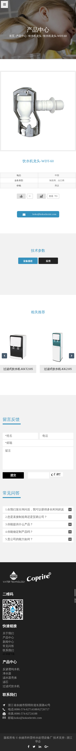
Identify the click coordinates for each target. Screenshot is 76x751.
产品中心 (21, 35)
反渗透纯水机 (11, 669)
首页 (11, 35)
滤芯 (5, 681)
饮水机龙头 (35, 35)
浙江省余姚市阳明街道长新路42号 (29, 705)
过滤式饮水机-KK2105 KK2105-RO (58, 370)
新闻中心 (8, 641)
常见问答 (8, 646)
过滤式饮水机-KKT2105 (18, 368)
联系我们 (8, 650)
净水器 (7, 673)
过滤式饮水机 (11, 686)
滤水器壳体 (10, 677)
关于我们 (8, 633)
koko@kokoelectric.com (44, 214)
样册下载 (10, 654)
